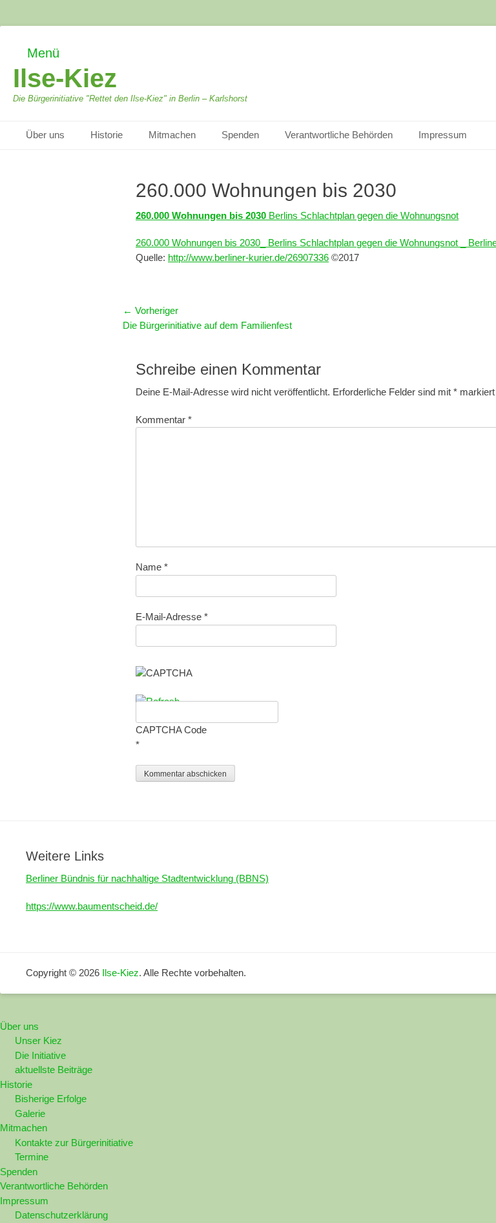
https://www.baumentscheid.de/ (92, 906)
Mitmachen (172, 134)
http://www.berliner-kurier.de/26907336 (248, 257)
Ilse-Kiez (65, 78)
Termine (31, 1156)
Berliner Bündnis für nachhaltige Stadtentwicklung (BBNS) (147, 878)
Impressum (442, 134)
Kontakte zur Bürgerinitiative (74, 1142)
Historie (106, 134)
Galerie (30, 1113)
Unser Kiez (38, 1040)
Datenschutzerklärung (61, 1214)
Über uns (45, 134)
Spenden (240, 134)
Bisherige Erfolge (51, 1098)
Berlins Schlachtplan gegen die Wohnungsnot (297, 215)
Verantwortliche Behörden (339, 134)
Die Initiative (40, 1055)
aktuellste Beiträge (53, 1069)
